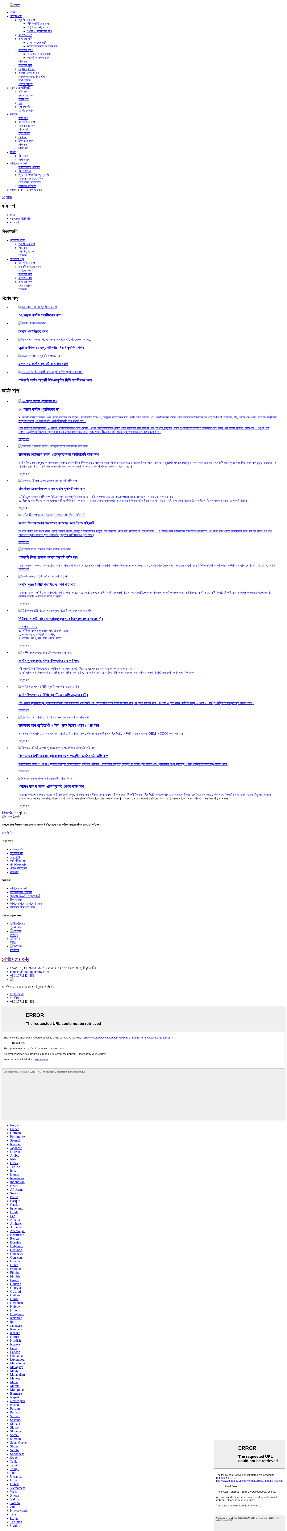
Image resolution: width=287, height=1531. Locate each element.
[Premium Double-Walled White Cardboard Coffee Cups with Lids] (53, 446)
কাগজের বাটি (25, 38)
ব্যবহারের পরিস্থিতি (20, 88)
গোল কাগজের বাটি (36, 42)
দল (20, 103)
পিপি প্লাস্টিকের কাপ (38, 23)
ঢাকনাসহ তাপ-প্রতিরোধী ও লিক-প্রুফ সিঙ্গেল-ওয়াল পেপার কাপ (58, 725)
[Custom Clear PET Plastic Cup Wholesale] (43, 576)
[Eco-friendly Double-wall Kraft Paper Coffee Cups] (46, 778)
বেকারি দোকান (25, 110)
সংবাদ (13, 152)
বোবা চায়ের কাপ (26, 125)
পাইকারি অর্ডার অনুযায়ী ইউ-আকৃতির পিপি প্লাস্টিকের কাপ (55, 380)
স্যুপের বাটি (24, 133)
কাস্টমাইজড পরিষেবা (29, 167)
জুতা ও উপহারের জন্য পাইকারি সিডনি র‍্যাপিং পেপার (51, 347)
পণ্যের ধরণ (16, 16)
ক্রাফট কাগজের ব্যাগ (38, 57)
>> (16, 812)
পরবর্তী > (9, 812)
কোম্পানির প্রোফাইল (29, 182)
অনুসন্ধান (23, 439)
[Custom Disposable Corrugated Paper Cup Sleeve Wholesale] (51, 515)
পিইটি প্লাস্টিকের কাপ (38, 27)
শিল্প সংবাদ (23, 156)
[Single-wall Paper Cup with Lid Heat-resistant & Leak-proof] (53, 717)
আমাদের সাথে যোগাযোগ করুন (26, 190)
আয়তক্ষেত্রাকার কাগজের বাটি (42, 46)
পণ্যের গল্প (24, 159)
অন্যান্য (22, 255)
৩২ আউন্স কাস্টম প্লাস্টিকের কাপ (39, 315)
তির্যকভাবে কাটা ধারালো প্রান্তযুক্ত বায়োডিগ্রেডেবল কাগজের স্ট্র (60, 619)
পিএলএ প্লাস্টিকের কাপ (39, 31)
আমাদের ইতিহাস (27, 186)
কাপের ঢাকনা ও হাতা (29, 72)
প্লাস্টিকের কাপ (26, 20)
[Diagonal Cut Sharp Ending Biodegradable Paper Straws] (54, 610)
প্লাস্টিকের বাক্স (26, 251)
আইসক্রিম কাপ (26, 122)
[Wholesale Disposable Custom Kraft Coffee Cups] (44, 549)
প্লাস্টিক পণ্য (17, 240)
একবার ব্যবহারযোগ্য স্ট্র (31, 76)
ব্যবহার (13, 114)
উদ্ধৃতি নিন (7, 833)
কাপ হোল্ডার (24, 80)
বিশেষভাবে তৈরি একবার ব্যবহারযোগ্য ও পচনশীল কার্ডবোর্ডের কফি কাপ (63, 756)
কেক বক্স (22, 137)
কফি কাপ (23, 118)
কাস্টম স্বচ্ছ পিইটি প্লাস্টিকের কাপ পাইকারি (46, 584)
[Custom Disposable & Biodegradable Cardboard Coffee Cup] (57, 748)
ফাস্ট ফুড (23, 99)
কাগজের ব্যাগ (25, 50)
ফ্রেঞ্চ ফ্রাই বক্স (26, 69)
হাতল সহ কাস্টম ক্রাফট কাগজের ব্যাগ (43, 364)
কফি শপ (22, 91)
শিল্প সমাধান (24, 171)
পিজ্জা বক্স (23, 148)
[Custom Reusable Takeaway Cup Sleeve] (45, 652)
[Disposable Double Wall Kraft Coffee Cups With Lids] (47, 480)
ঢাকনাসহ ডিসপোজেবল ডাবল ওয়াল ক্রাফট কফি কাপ (51, 488)
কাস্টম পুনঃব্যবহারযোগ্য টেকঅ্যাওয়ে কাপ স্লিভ (48, 660)
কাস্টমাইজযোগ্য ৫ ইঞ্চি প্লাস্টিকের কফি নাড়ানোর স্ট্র (53, 695)
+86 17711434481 (22, 975)
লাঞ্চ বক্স (22, 61)
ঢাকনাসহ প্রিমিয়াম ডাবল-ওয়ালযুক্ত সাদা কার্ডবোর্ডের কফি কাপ (58, 454)
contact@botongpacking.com (29, 971)
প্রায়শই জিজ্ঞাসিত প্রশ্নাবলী (33, 174)
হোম (12, 12)
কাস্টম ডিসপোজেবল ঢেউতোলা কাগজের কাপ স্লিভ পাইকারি (56, 523)
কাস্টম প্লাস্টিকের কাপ (32, 331)
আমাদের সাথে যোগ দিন (30, 178)
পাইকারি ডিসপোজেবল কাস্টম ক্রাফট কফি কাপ (48, 557)
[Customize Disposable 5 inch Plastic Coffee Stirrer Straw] (48, 686)
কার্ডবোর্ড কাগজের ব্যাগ (39, 54)
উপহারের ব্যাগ (26, 140)
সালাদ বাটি (23, 129)
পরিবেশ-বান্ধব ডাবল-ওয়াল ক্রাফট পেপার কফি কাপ (51, 786)
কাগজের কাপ (25, 35)
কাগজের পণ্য (17, 259)
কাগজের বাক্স (25, 65)
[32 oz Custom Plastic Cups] (37, 401)
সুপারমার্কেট (24, 106)
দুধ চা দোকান (25, 95)
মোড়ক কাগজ (25, 84)
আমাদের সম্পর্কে (18, 163)
